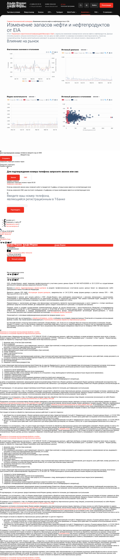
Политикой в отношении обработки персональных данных (65, 320)
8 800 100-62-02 (5, 234)
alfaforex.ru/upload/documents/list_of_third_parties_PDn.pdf (33, 398)
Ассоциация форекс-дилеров (39, 292)
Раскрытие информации (97, 276)
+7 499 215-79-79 (6, 233)
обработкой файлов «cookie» (43, 318)
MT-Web (63, 4)
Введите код (25, 155)
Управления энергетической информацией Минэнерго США (32, 34)
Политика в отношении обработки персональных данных (20, 333)
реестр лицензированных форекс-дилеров (30, 288)
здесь (63, 315)
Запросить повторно (14, 184)
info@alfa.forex (5, 239)
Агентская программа (67, 6)
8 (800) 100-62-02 (50, 4)
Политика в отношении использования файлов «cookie (19, 558)
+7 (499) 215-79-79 (35, 4)
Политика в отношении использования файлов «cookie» (20, 332)
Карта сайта (109, 276)
